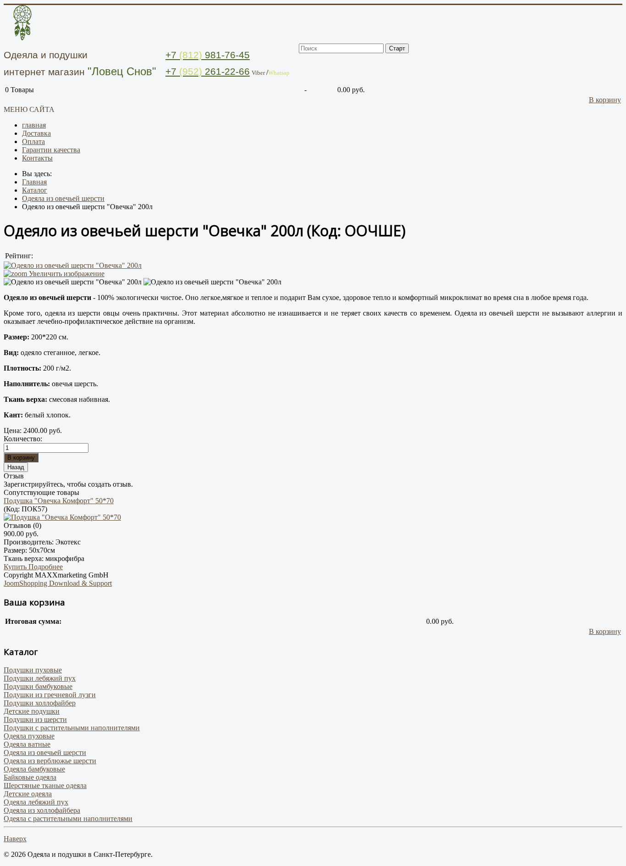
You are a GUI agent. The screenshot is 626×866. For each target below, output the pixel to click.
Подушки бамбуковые (38, 686)
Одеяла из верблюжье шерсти (50, 761)
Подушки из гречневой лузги (50, 695)
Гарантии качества (51, 150)
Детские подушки (32, 711)
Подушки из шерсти (35, 719)
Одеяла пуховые (29, 736)
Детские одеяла (28, 794)
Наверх (15, 839)
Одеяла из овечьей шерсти (45, 752)
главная (34, 125)
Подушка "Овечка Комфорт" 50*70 (59, 501)
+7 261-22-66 (207, 71)
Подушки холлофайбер (40, 703)
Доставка (36, 133)
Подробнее (45, 567)
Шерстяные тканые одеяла (45, 785)
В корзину (605, 100)
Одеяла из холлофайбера (42, 810)
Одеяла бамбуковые (34, 769)
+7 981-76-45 (207, 55)
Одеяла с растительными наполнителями (68, 818)
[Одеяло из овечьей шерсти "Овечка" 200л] (73, 282)
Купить (16, 567)
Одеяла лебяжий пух (36, 802)
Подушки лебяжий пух (40, 678)
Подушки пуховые (33, 670)
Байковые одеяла (30, 777)
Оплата (33, 141)
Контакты (37, 158)
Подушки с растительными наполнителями (72, 728)
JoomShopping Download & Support (58, 583)
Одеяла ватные (27, 744)
